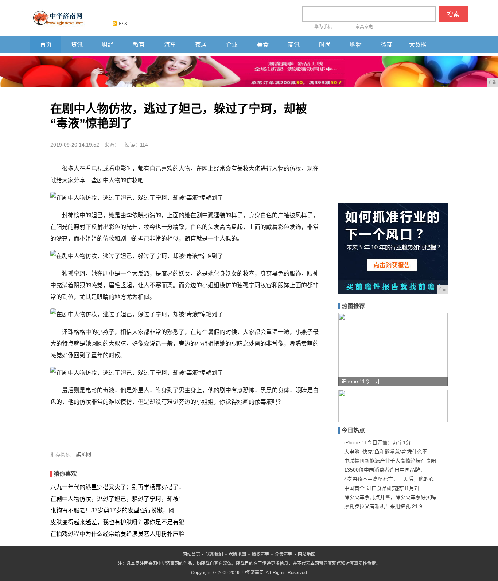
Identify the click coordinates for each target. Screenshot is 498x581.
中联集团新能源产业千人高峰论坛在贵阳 (390, 461)
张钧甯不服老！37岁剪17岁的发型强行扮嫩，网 (112, 510)
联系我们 (214, 554)
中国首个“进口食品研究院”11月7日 (383, 488)
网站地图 (306, 554)
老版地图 (237, 554)
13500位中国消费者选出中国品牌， (384, 470)
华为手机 (323, 27)
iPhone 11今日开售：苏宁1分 (377, 442)
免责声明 (283, 554)
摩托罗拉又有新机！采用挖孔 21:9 (383, 506)
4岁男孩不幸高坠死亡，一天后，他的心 (389, 479)
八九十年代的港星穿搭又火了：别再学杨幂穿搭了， (117, 487)
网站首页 (191, 554)
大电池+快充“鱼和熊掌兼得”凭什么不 (385, 452)
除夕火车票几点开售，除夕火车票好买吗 (390, 497)
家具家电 (364, 27)
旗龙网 (83, 454)
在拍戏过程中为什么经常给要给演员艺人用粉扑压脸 (117, 534)
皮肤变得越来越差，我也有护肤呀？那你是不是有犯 (117, 522)
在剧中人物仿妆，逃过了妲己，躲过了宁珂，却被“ (115, 499)
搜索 (453, 14)
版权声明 (260, 554)
